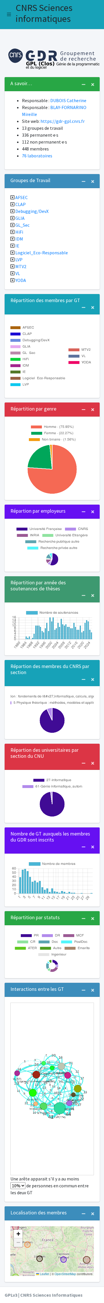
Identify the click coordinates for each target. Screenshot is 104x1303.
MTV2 (20, 266)
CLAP (20, 204)
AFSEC (21, 197)
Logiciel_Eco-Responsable (41, 252)
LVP (19, 259)
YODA (20, 280)
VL (17, 273)
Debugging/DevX (32, 211)
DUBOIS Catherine (68, 100)
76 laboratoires (37, 156)
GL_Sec (22, 225)
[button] (9, 14)
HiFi (19, 232)
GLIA (20, 218)
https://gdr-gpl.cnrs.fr (62, 121)
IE (17, 246)
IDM (19, 239)
